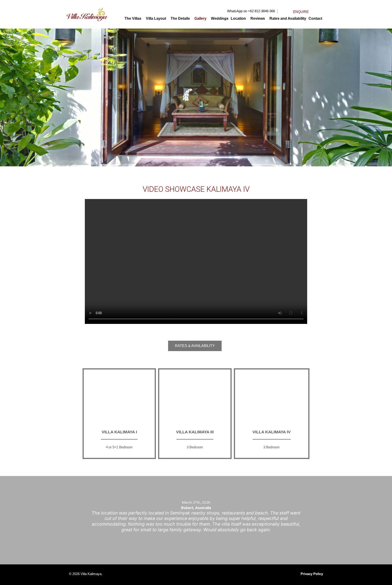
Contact (315, 18)
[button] (134, 18)
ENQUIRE (301, 12)
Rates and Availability (288, 18)
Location (238, 18)
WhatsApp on (237, 11)
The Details (180, 18)
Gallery (200, 18)
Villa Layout (156, 18)
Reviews (257, 18)
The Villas (133, 18)
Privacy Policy (312, 574)
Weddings (219, 18)
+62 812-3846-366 (261, 11)
